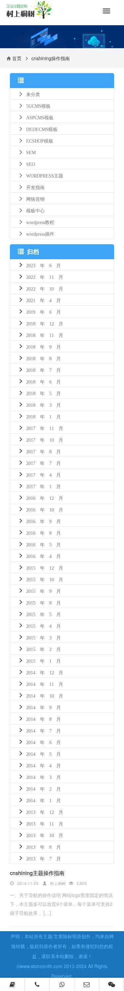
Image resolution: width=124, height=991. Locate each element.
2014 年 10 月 (44, 695)
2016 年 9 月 (43, 520)
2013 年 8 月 (43, 846)
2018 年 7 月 (43, 369)
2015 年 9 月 (43, 590)
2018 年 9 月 (43, 346)
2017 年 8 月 (43, 451)
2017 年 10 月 (44, 439)
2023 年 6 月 (43, 265)
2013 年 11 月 (44, 823)
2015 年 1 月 (43, 660)
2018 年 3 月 (43, 404)
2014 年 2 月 (43, 788)
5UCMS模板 (38, 105)
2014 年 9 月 (43, 707)
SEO (30, 163)
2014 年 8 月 (43, 718)
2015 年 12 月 (44, 567)
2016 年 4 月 (43, 555)
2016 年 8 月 (43, 532)
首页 (16, 58)
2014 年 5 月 (43, 753)
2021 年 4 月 (43, 299)
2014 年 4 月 (43, 765)
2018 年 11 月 (44, 334)
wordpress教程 (40, 221)
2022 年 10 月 (44, 288)
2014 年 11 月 (44, 683)
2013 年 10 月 (44, 834)
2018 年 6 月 (43, 381)
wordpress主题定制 (35, 12)
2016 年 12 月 (44, 497)
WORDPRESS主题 (44, 175)
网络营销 (35, 198)
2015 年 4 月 (43, 625)
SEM (31, 152)
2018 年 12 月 (44, 323)
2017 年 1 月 (43, 486)
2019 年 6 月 (43, 311)
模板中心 (35, 210)
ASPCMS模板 (40, 117)
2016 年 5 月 (43, 544)
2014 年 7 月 (43, 730)
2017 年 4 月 (43, 474)
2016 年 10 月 (44, 509)
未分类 (33, 93)
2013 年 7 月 (43, 858)
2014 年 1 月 (43, 800)
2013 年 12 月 (44, 811)
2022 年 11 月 (44, 276)
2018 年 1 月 (43, 416)
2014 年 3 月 (43, 776)
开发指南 (35, 186)
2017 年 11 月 (44, 427)
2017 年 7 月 (43, 462)
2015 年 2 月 (43, 648)
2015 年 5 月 (43, 613)
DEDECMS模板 (42, 128)
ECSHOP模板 (39, 140)
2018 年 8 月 (43, 358)
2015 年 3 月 (43, 637)
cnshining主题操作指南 (37, 873)
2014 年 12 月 (44, 672)
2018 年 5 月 (43, 392)
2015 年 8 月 (43, 602)
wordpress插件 (40, 233)
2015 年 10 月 (44, 579)
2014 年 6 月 (43, 741)
